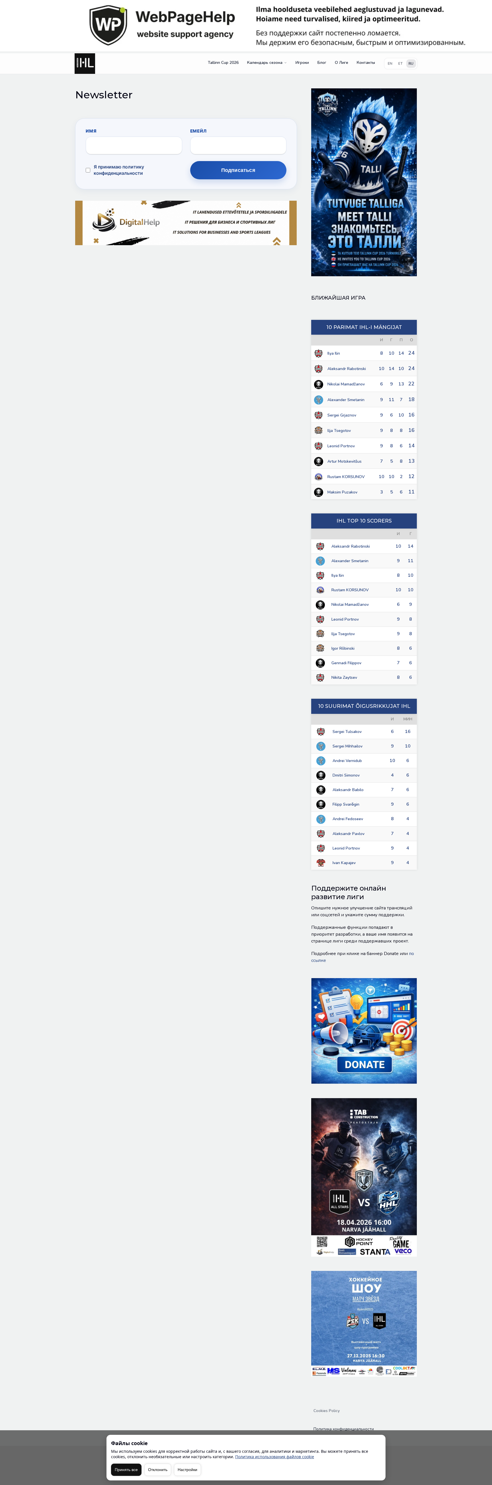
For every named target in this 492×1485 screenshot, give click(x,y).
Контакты (366, 62)
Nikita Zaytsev (344, 677)
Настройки (187, 1469)
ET (400, 63)
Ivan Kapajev (344, 863)
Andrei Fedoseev (348, 819)
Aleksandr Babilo (348, 790)
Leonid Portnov (341, 446)
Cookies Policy (326, 1410)
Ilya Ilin (333, 353)
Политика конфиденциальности (343, 1429)
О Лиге (341, 62)
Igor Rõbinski (342, 648)
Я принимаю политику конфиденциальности (119, 170)
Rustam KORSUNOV (346, 477)
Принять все (126, 1469)
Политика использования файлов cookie (274, 1456)
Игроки (302, 62)
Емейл (198, 131)
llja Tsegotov (339, 430)
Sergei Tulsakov (347, 731)
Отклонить (157, 1469)
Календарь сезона (264, 62)
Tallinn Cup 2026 (223, 62)
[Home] (85, 63)
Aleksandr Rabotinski (346, 368)
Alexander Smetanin (345, 400)
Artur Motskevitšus (344, 461)
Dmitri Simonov (346, 775)
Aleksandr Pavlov (348, 833)
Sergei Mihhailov (347, 746)
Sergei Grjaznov (341, 415)
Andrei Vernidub (347, 760)
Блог (321, 62)
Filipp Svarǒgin (346, 804)
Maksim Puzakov (342, 492)
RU (411, 63)
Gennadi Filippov (346, 663)
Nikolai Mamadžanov (346, 384)
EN (390, 63)
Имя (91, 131)
